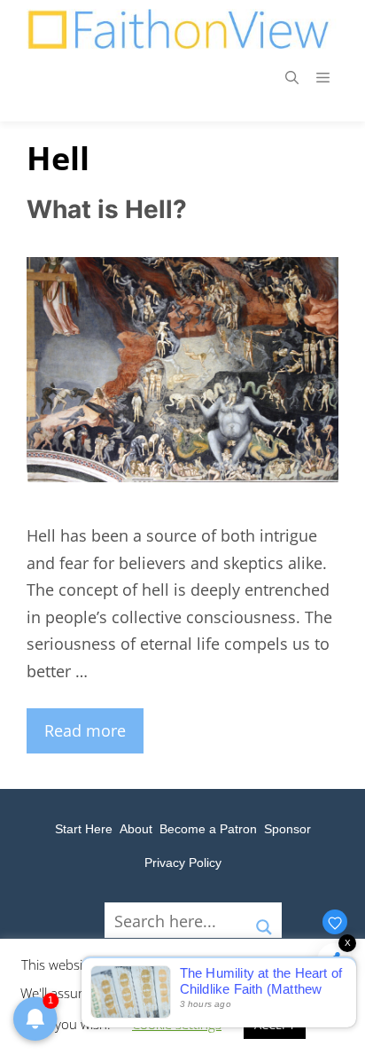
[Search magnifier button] (264, 920)
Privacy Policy (182, 862)
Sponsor (287, 829)
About (136, 829)
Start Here (84, 829)
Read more (85, 730)
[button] (291, 77)
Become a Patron (208, 829)
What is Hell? (107, 209)
